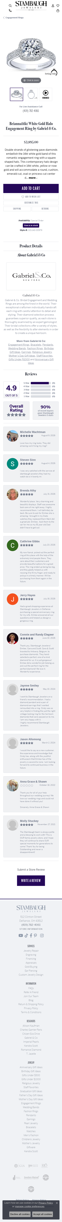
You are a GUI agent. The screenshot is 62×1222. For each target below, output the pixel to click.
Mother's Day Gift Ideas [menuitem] (31, 1099)
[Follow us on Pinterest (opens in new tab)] (35, 936)
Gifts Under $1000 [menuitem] (31, 1079)
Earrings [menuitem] (31, 1119)
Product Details (31, 246)
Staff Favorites (44, 355)
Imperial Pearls (31, 1041)
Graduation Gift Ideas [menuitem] (31, 1091)
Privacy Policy (31, 1008)
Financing (31, 958)
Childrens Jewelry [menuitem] (31, 1139)
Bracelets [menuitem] (31, 1127)
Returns (45, 208)
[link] (10, 10)
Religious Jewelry (42, 352)
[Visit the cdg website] (45, 1177)
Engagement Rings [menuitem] (31, 1103)
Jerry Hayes (27, 595)
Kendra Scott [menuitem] (31, 1151)
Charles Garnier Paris (31, 1029)
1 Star (26, 396)
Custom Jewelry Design (31, 974)
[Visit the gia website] (19, 1165)
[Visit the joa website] (17, 1177)
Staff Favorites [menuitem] (31, 1087)
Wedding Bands (17, 348)
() (53, 383)
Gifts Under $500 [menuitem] (31, 1075)
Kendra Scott (31, 1045)
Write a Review (31, 880)
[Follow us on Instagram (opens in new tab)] (42, 936)
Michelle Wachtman (32, 432)
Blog (31, 1000)
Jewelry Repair (31, 950)
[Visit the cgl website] (31, 1189)
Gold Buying (31, 966)
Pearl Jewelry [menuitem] (31, 1123)
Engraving (31, 954)
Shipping (17, 208)
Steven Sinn (28, 460)
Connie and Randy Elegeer (37, 634)
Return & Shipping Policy (31, 1004)
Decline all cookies (20, 1214)
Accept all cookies (42, 1214)
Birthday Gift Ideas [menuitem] (31, 1071)
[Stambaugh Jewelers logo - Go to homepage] (31, 5)
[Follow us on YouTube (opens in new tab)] (21, 936)
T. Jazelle (31, 1053)
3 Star (26, 389)
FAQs (31, 988)
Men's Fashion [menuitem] (31, 1135)
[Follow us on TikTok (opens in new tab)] (26, 936)
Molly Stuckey (29, 821)
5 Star (26, 383)
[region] (31, 56)
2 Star (26, 393)
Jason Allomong (30, 739)
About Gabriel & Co (31, 255)
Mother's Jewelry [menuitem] (31, 1143)
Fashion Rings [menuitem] (31, 1111)
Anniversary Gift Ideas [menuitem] (31, 1067)
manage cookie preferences (29, 1206)
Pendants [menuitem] (31, 1115)
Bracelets (36, 344)
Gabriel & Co (31, 1037)
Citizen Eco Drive (31, 1033)
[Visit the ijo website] (33, 1165)
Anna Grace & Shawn (33, 781)
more (32, 178)
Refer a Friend (31, 992)
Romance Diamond (31, 1049)
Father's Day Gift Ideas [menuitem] (31, 1095)
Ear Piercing (31, 970)
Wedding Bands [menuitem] (31, 1107)
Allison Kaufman (31, 1025)
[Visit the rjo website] (44, 1165)
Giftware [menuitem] (31, 1147)
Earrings (26, 352)
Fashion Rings (35, 348)
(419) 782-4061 (31, 111)
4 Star (26, 386)
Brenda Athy (28, 490)
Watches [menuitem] (31, 1131)
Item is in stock (31, 225)
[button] (10, 5)
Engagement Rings (14, 17)
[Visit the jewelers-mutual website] (31, 1177)
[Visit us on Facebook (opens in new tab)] (31, 936)
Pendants (47, 344)
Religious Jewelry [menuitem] (31, 1083)
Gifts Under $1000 (19, 359)
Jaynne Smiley (29, 685)
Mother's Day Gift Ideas (22, 355)
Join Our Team (31, 996)
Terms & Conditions (31, 1012)
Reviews (31, 374)
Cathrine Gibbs (30, 541)
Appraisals (31, 962)
